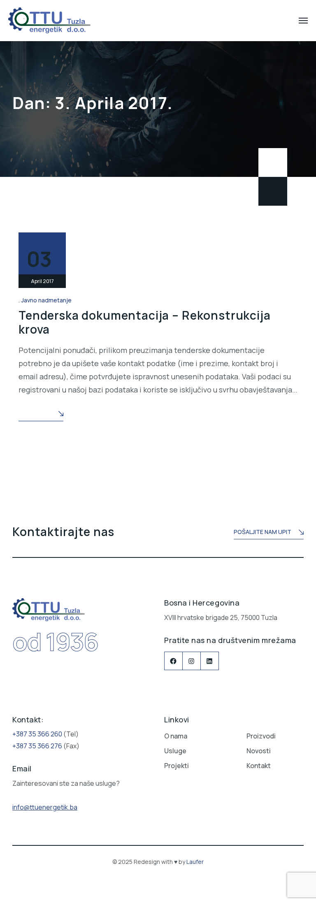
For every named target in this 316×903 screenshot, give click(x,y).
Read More (35, 414)
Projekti (176, 765)
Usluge (175, 750)
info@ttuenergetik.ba (44, 807)
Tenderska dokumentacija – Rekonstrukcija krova (145, 322)
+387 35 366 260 (37, 733)
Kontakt (258, 765)
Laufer (195, 862)
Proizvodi (261, 736)
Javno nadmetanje (46, 300)
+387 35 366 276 (37, 745)
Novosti (258, 750)
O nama (175, 736)
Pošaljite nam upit (262, 532)
